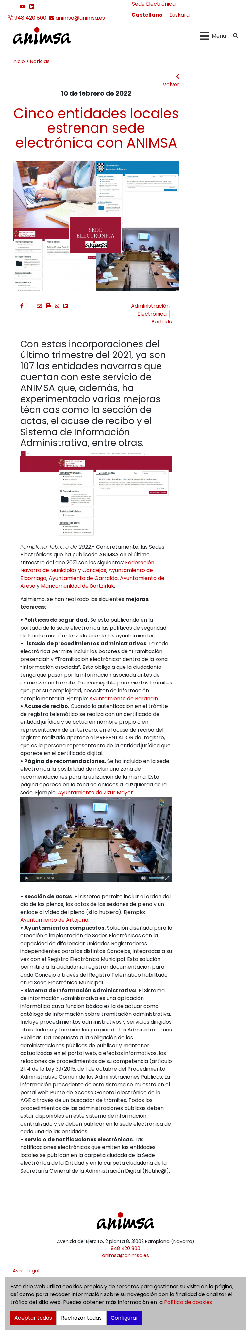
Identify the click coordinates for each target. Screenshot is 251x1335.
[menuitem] (147, 15)
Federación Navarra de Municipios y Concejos (87, 566)
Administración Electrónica (150, 310)
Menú (219, 36)
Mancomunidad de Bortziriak (77, 586)
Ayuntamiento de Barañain (123, 698)
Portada (161, 321)
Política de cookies (188, 1302)
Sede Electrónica (154, 4)
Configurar (124, 1318)
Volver (171, 84)
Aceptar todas (33, 1318)
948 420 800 (29, 18)
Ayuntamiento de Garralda (83, 578)
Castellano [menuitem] (147, 15)
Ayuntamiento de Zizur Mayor (95, 792)
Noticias (40, 61)
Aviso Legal (26, 1270)
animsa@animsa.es (79, 18)
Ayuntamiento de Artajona (54, 920)
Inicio (19, 61)
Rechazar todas (81, 1318)
